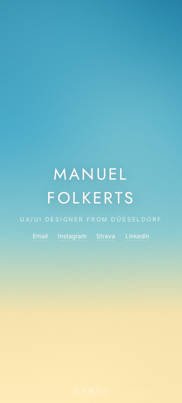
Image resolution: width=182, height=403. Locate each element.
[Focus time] (84, 391)
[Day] (91, 391)
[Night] (105, 391)
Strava (105, 236)
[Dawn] (77, 391)
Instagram (72, 236)
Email (40, 236)
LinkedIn (137, 236)
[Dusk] (98, 391)
